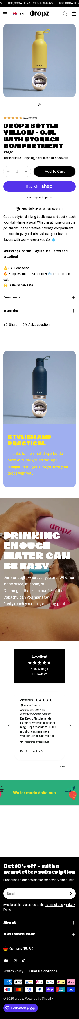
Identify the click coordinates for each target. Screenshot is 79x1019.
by (18, 20)
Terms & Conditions (43, 971)
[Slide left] (33, 104)
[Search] (65, 13)
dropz (19, 998)
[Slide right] (45, 104)
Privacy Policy (13, 971)
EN (22, 13)
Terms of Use (54, 904)
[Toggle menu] (5, 13)
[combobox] (18, 13)
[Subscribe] (70, 893)
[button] (9, 725)
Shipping (29, 158)
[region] (39, 725)
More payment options (40, 197)
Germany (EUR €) (21, 948)
